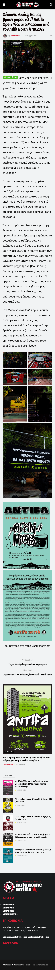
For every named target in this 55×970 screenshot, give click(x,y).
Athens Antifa (15, 36)
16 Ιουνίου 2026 (21, 790)
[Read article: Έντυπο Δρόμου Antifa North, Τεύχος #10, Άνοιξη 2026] (8, 822)
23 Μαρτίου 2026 (22, 856)
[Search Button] (51, 4)
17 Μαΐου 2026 (21, 805)
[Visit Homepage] (27, 4)
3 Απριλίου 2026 (21, 840)
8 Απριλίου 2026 (21, 823)
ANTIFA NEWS (9, 752)
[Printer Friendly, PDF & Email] (10, 77)
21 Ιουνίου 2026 (20, 764)
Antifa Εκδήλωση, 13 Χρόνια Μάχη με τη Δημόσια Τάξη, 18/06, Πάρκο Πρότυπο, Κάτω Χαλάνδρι (31, 784)
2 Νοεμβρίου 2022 (31, 36)
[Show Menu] (4, 4)
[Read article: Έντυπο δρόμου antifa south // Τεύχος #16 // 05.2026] (8, 805)
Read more (10, 775)
